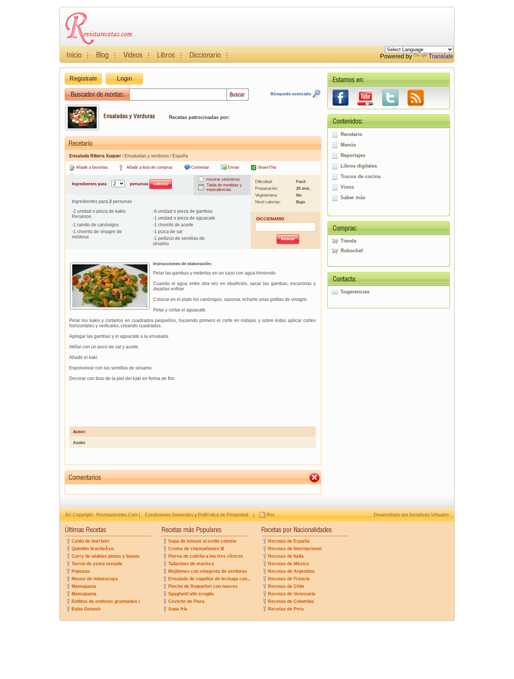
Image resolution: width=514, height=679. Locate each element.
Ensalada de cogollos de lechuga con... (209, 578)
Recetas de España (289, 541)
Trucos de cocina (360, 176)
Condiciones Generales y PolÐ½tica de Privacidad (196, 514)
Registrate (83, 78)
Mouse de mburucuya (94, 578)
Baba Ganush (85, 609)
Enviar (233, 167)
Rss (271, 514)
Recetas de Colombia (291, 601)
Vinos (347, 187)
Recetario (351, 134)
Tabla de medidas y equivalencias (224, 187)
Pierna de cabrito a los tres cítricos (205, 556)
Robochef (352, 250)
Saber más (353, 197)
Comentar (200, 167)
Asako (79, 442)
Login (124, 78)
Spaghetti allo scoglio (191, 594)
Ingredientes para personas (110, 184)
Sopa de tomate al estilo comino (202, 541)
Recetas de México (288, 563)
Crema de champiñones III (196, 548)
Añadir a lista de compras (149, 167)
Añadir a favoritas (92, 167)
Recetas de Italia (286, 556)
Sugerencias (355, 291)
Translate (441, 56)
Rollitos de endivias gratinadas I (105, 601)
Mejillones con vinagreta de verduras (207, 571)
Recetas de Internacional (294, 548)
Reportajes (353, 155)
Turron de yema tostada (96, 563)
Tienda (348, 241)
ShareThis (267, 167)
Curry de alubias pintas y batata (105, 556)
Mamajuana (83, 586)
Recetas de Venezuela (291, 594)
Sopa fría (177, 609)
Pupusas (80, 571)
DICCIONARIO (270, 219)
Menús (348, 145)
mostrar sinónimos (223, 179)
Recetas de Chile (286, 586)
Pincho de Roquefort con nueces (203, 586)
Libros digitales (359, 166)
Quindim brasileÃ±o (92, 548)
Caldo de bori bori (90, 541)
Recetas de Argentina (291, 571)
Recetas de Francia (289, 578)
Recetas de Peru (286, 609)
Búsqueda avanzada (291, 94)
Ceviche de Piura (186, 601)
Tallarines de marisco (191, 563)
